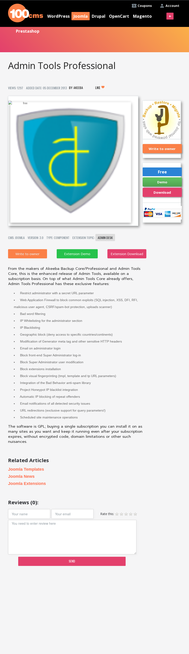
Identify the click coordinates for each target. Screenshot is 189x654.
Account (172, 5)
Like (98, 87)
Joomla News (21, 476)
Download (162, 192)
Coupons (145, 5)
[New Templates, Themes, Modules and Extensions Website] (25, 12)
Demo (162, 182)
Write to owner (27, 253)
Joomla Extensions (27, 483)
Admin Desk (105, 237)
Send (72, 561)
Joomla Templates (26, 469)
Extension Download (127, 253)
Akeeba (78, 87)
